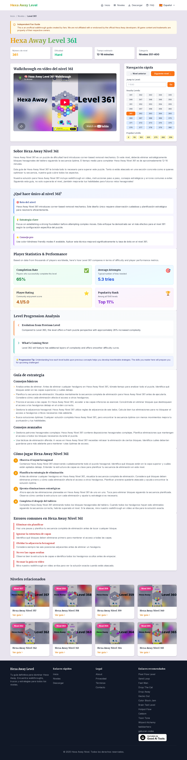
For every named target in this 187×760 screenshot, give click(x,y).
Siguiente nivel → (162, 73)
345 (170, 95)
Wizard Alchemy (147, 722)
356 (131, 109)
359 (160, 109)
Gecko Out (143, 696)
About (99, 674)
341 (130, 95)
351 (130, 104)
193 (141, 137)
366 (131, 118)
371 (130, 123)
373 (150, 123)
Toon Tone (144, 718)
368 (150, 118)
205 (148, 137)
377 (140, 127)
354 (160, 104)
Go (171, 84)
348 (150, 100)
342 (140, 95)
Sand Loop (144, 678)
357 (140, 109)
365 (170, 113)
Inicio (107, 5)
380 (170, 127)
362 (140, 113)
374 (160, 123)
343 (150, 95)
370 (170, 118)
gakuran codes (146, 731)
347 (140, 100)
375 (170, 123)
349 (160, 100)
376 (131, 127)
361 (130, 113)
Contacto (100, 687)
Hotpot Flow (144, 709)
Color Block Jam (147, 700)
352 (140, 104)
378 (150, 127)
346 (131, 100)
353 (150, 104)
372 (140, 123)
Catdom (142, 713)
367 (140, 118)
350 (170, 100)
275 (155, 137)
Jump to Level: (133, 79)
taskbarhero (144, 726)
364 (160, 113)
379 (160, 127)
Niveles (121, 5)
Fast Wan (143, 683)
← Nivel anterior (138, 73)
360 (170, 109)
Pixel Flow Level (146, 674)
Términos (100, 683)
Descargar (137, 5)
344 (160, 95)
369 (160, 118)
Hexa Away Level (23, 5)
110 (134, 137)
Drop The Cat (145, 687)
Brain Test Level (146, 704)
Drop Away (144, 691)
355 (170, 104)
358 (150, 109)
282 (163, 137)
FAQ (152, 5)
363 (150, 113)
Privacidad (101, 678)
